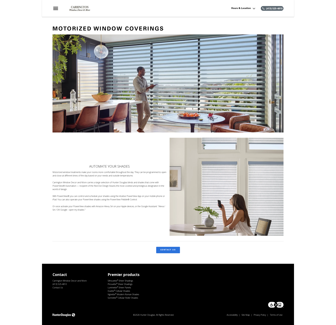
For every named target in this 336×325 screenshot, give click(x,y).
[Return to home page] (106, 8)
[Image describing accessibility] (276, 305)
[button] (55, 8)
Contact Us (168, 250)
